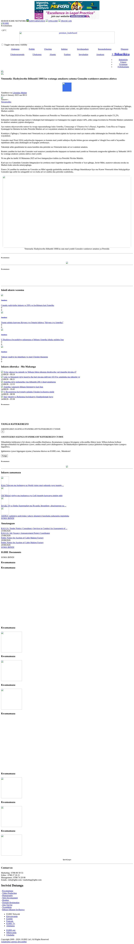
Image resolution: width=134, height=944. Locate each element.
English (9, 919)
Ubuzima (48, 49)
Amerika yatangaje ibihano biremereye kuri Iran (23, 387)
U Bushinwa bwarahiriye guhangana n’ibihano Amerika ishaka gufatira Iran (32, 340)
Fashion (67, 54)
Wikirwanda (11, 932)
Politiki (32, 49)
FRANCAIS (66, 21)
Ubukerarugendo (17, 54)
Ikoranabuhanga (104, 49)
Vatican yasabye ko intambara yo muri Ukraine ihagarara (24, 357)
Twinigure (123, 64)
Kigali (3, 28)
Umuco (123, 62)
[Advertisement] (67, 279)
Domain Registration (10, 902)
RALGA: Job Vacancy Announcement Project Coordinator (25, 533)
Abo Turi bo (7, 905)
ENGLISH (53, 21)
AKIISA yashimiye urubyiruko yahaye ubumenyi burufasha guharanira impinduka (35, 516)
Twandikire (7, 907)
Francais (9, 921)
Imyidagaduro (83, 49)
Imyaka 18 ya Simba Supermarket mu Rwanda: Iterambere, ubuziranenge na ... (33, 506)
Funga (4, 456)
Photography (7, 895)
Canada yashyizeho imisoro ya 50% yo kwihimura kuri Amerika (27, 305)
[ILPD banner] (67, 18)
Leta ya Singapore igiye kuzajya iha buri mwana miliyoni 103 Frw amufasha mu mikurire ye (42, 377)
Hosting (5, 900)
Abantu (53, 54)
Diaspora (124, 49)
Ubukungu (37, 54)
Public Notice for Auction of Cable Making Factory (22, 538)
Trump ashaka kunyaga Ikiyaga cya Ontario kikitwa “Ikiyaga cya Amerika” (32, 322)
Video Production (9, 893)
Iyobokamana (123, 67)
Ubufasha (10, 935)
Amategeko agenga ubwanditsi (14, 942)
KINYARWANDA (37, 21)
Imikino (64, 49)
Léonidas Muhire (20, 93)
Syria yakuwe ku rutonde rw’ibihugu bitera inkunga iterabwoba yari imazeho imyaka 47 (40, 372)
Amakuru (100, 54)
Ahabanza (15, 49)
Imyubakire (83, 54)
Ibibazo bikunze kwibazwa (13, 910)
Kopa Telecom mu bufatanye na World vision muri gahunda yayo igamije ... (32, 485)
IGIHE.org (10, 930)
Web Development (10, 898)
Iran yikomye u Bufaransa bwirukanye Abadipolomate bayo (28, 397)
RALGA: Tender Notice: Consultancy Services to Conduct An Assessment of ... (34, 528)
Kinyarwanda (12, 916)
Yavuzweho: (6, 102)
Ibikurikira (121, 54)
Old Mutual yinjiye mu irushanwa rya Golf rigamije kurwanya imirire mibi (31, 495)
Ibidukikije (123, 60)
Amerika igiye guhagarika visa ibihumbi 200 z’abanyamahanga (30, 382)
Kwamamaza (7, 891)
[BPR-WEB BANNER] (67, 9)
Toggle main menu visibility (15, 45)
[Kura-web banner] (67, 37)
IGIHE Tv (10, 923)
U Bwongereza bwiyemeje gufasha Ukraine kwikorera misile (29, 392)
